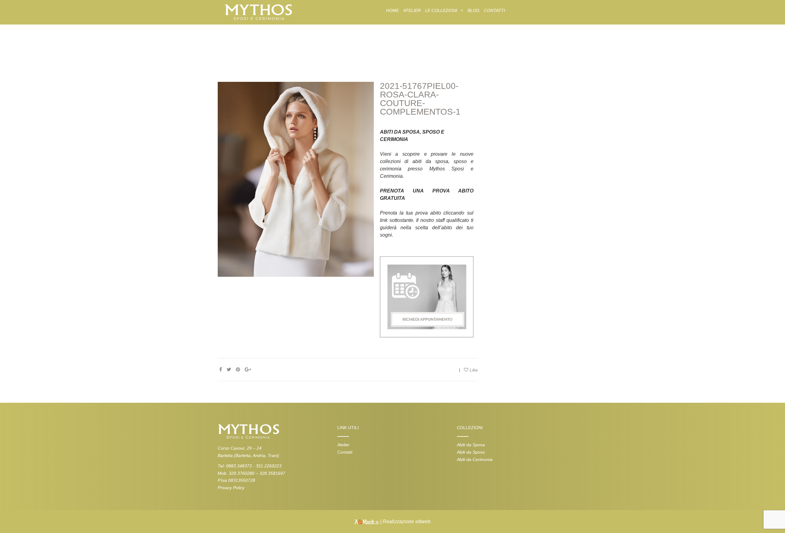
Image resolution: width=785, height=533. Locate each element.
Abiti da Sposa (471, 444)
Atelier (343, 444)
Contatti (344, 452)
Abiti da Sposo (471, 452)
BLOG (474, 10)
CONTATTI (494, 10)
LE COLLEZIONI (441, 10)
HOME (392, 10)
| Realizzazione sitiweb (405, 521)
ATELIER (412, 10)
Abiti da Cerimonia (474, 459)
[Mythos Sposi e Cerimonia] (258, 11)
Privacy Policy (231, 487)
